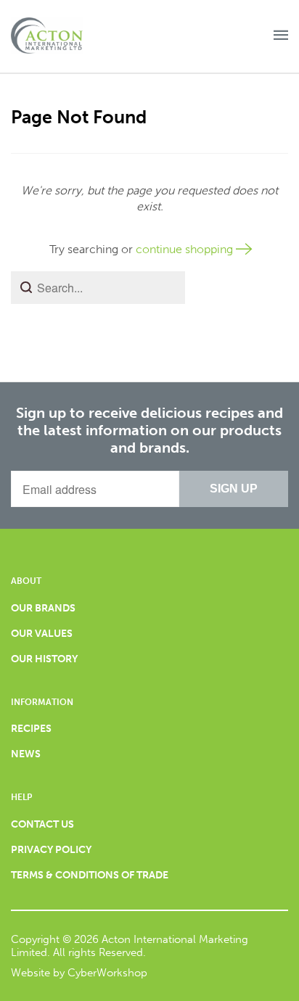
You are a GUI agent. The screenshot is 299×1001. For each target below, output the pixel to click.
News (26, 754)
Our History (44, 659)
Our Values (42, 633)
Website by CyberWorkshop (79, 972)
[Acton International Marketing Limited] (58, 37)
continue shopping (186, 249)
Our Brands (43, 608)
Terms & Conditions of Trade (89, 875)
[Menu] (281, 37)
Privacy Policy (51, 850)
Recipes (31, 728)
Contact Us (42, 824)
